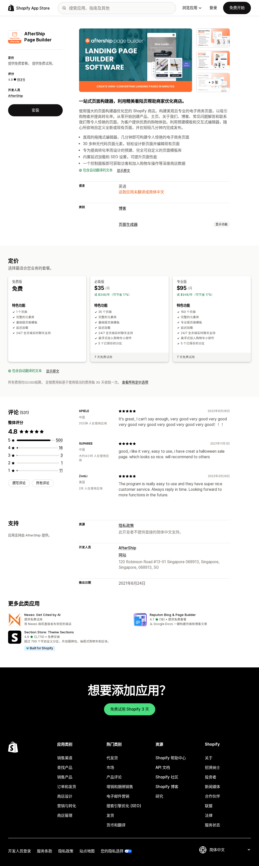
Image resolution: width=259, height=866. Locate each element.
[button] (66, 620)
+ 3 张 (213, 82)
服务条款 (44, 851)
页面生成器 (128, 224)
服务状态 (212, 825)
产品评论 (114, 777)
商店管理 (64, 815)
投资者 (210, 777)
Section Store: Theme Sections (49, 632)
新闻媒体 (212, 786)
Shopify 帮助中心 (171, 757)
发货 (110, 815)
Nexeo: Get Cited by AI (42, 615)
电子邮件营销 (117, 796)
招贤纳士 (212, 767)
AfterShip (15, 96)
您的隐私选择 (112, 851)
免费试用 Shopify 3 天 (129, 709)
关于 (208, 757)
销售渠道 (64, 757)
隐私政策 (126, 525)
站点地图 (87, 851)
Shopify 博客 (167, 786)
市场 (110, 767)
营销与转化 (66, 805)
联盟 (208, 805)
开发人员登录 (19, 851)
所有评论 (42, 483)
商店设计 (64, 796)
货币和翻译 (115, 825)
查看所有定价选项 (135, 382)
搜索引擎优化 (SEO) (123, 805)
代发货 (112, 757)
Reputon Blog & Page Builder (173, 615)
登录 (213, 7)
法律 (208, 815)
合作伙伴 (212, 796)
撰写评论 (19, 483)
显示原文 (123, 171)
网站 (122, 555)
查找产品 (64, 767)
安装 (35, 110)
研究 (159, 796)
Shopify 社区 (167, 777)
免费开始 (237, 7)
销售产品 (64, 777)
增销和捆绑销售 (119, 786)
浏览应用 (189, 7)
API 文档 (163, 767)
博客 (122, 208)
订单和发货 (66, 786)
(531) (21, 79)
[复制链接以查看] (92, 411)
